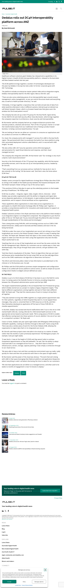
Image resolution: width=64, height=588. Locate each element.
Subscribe (5, 535)
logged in (12, 383)
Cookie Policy (18, 585)
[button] (45, 570)
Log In (3, 532)
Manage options (39, 581)
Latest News (6, 526)
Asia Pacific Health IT (8, 552)
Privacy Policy (58, 498)
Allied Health (6, 558)
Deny (24, 581)
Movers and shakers (8, 561)
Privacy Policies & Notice (27, 585)
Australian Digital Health (11, 14)
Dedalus (17, 373)
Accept (9, 581)
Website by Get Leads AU (7, 519)
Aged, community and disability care (13, 555)
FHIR (23, 373)
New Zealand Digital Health (10, 549)
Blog (3, 529)
